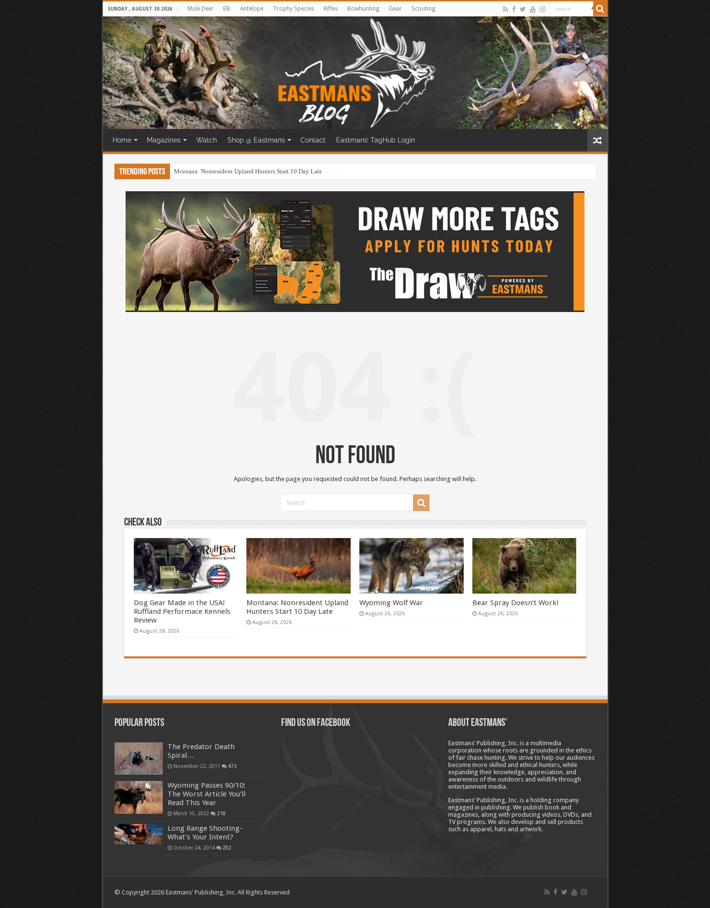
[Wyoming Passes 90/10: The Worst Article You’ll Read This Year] (138, 797)
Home (122, 140)
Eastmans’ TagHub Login (375, 140)
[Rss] (505, 9)
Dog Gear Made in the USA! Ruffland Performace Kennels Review (182, 611)
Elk (226, 8)
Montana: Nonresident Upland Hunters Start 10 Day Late (248, 171)
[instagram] (542, 9)
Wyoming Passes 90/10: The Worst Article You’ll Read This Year (206, 794)
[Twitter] (523, 9)
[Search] (600, 8)
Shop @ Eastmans (256, 140)
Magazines (164, 140)
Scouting (423, 8)
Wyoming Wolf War (391, 602)
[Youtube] (533, 9)
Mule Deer (200, 8)
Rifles (331, 8)
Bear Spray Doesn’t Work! (515, 602)
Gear (395, 8)
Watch (206, 140)
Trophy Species (293, 8)
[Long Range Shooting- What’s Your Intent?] (138, 834)
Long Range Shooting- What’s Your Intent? (205, 832)
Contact (313, 140)
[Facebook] (514, 9)
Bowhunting (363, 8)
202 (227, 848)
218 (221, 813)
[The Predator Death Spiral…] (138, 758)
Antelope (251, 8)
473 (232, 766)
